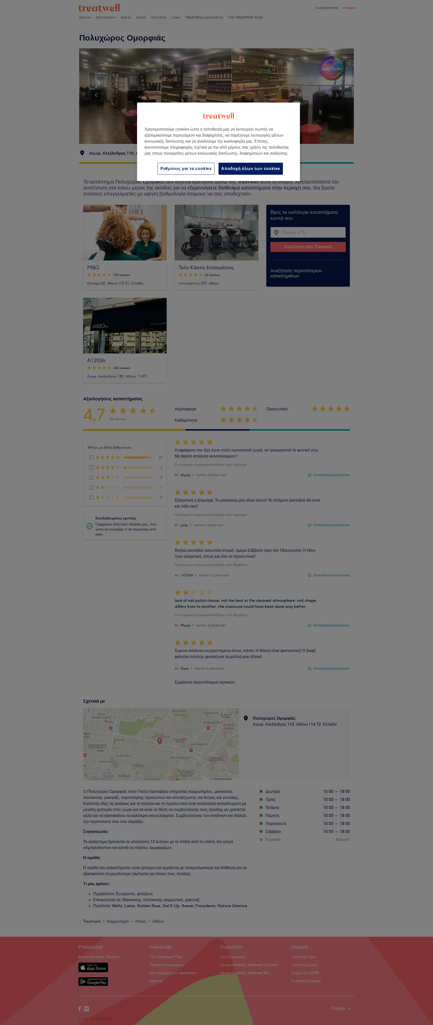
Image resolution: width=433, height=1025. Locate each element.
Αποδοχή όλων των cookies (250, 168)
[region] (218, 142)
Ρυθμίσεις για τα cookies (186, 168)
